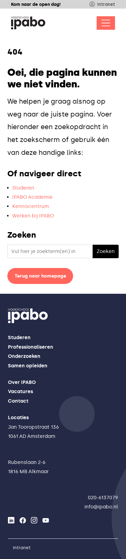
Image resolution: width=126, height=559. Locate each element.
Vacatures (20, 391)
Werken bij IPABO (33, 216)
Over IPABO (22, 382)
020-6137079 (103, 497)
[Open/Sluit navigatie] (106, 23)
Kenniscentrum (30, 206)
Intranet (106, 4)
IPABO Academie (32, 197)
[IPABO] (28, 23)
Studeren (23, 188)
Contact (18, 401)
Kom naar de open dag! (36, 4)
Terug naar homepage (40, 276)
